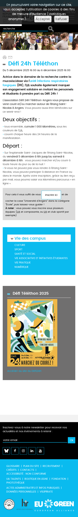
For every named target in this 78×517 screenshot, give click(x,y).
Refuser (61, 19)
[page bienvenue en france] (9, 506)
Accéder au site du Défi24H (24, 371)
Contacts (27, 470)
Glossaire (13, 466)
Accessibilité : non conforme (26, 474)
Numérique (21, 267)
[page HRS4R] (25, 506)
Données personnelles (21, 492)
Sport (18, 249)
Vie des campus (30, 238)
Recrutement (51, 466)
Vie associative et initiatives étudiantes (41, 258)
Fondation (59, 479)
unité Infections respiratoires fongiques (35, 83)
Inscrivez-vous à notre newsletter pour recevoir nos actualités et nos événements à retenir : (35, 429)
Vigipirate (46, 492)
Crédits (11, 470)
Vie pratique (23, 263)
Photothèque (15, 483)
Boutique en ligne (36, 479)
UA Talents (13, 479)
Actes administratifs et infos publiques (32, 488)
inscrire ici (51, 195)
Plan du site (31, 466)
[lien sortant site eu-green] (54, 506)
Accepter (43, 19)
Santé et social (25, 254)
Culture (20, 245)
